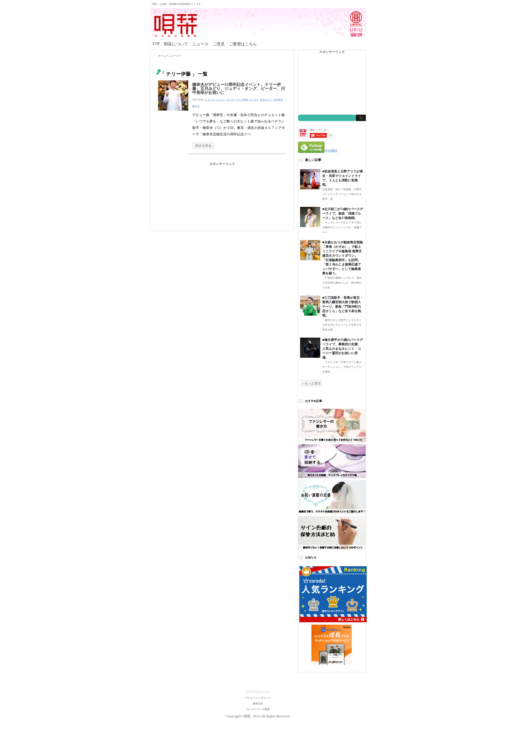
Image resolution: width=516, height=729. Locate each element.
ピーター (254, 99)
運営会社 (258, 703)
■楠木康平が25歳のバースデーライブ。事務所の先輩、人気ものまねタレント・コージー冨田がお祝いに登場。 (342, 348)
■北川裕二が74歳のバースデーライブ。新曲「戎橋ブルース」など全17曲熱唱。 (342, 213)
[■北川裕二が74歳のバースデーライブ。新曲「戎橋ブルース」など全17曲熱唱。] (310, 225)
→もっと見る (311, 383)
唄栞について (176, 44)
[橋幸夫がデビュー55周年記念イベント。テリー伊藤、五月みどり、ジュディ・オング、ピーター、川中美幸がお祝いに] (173, 112)
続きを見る (203, 145)
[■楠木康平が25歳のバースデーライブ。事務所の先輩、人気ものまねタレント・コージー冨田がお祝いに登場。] (310, 356)
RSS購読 (331, 150)
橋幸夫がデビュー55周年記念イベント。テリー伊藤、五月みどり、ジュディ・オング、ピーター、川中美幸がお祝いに (238, 88)
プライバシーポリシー (258, 697)
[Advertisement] (222, 194)
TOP (156, 43)
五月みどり (266, 99)
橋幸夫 (196, 106)
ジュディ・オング (224, 99)
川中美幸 (278, 99)
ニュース (200, 44)
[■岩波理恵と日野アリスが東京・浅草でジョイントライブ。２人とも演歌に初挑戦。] (310, 187)
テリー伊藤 (242, 99)
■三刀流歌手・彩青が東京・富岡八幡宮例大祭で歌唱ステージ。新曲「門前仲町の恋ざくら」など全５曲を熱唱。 (342, 306)
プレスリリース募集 (258, 709)
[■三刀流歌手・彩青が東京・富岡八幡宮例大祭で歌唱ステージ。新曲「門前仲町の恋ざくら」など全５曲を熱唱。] (310, 313)
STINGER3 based (258, 692)
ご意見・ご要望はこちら (235, 44)
